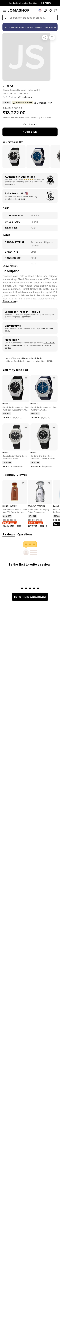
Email (13, 345)
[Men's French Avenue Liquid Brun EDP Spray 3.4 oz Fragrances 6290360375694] (23, 483)
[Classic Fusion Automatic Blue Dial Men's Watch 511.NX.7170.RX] (54, 378)
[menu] (4, 10)
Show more (9, 301)
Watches (16, 358)
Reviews (8, 534)
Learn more (10, 184)
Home (7, 358)
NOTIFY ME (30, 131)
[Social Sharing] (45, 37)
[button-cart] (56, 10)
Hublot (25, 358)
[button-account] (45, 10)
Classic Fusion (36, 358)
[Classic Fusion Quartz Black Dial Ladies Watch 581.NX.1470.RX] (26, 427)
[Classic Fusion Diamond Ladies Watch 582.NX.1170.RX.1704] (52, 37)
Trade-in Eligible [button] (24, 103)
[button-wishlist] (50, 10)
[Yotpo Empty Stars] (9, 97)
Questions (24, 534)
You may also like (12, 142)
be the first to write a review (30, 597)
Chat (20, 345)
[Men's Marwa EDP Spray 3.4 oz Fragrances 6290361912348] (48, 483)
